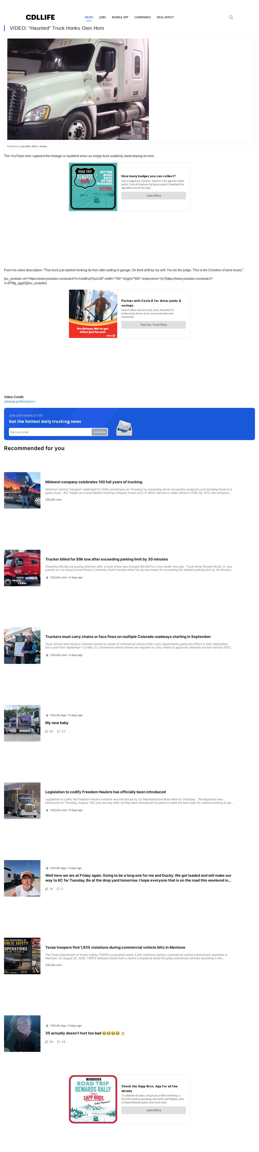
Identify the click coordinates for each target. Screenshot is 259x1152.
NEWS (89, 17)
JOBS (102, 17)
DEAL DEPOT (165, 17)
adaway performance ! (20, 401)
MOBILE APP (120, 17)
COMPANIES (142, 17)
